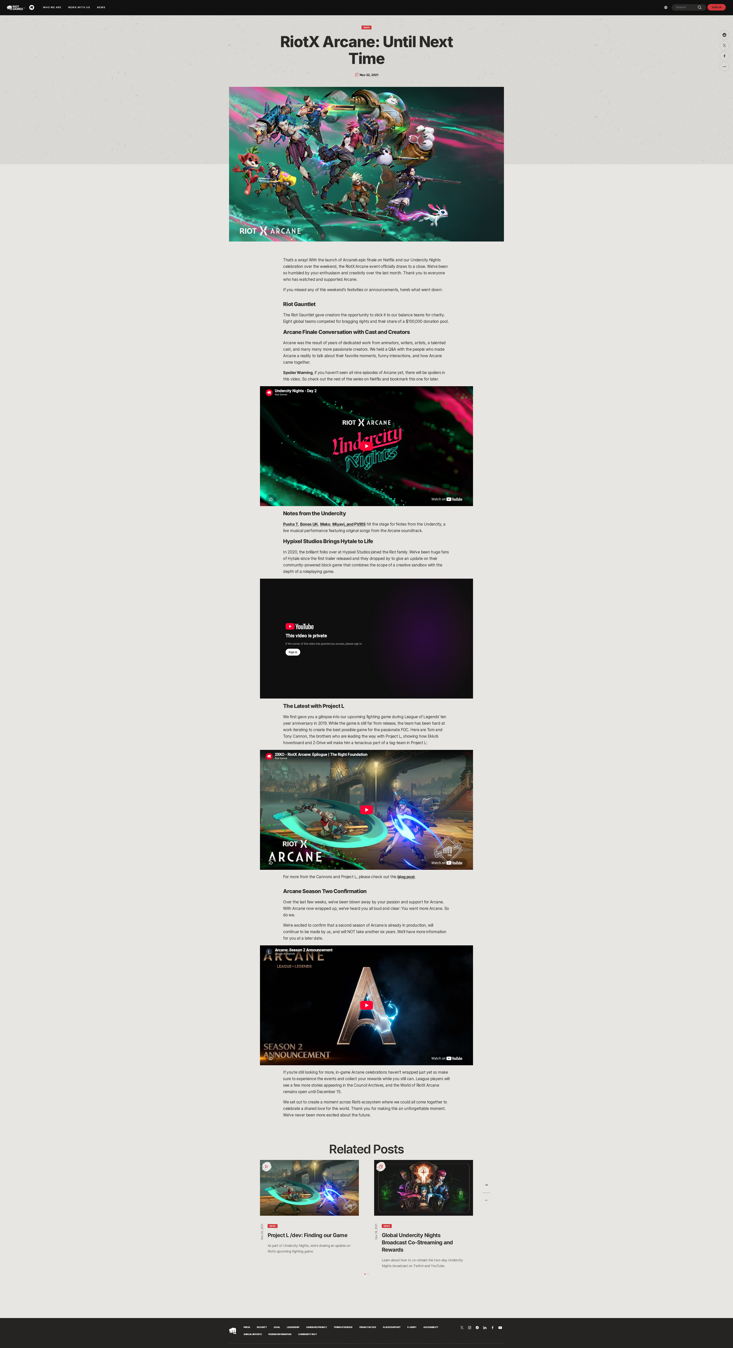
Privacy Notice (367, 1327)
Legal (277, 1327)
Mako (325, 524)
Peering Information (279, 1334)
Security (262, 1327)
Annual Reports (253, 1334)
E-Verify (412, 1327)
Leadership (293, 1327)
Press (247, 1327)
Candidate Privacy (316, 1327)
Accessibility (430, 1327)
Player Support (391, 1327)
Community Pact (307, 1334)
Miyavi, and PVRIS (349, 524)
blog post (406, 876)
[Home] (32, 7)
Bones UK (309, 524)
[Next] (486, 1185)
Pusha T (290, 524)
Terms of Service (343, 1327)
